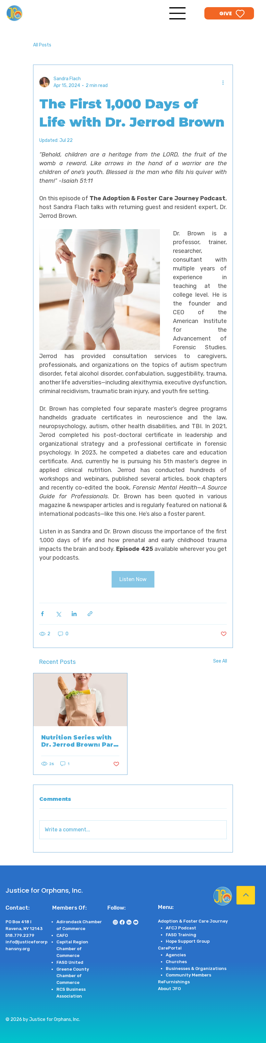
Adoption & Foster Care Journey (193, 921)
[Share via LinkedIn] (74, 614)
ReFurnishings (174, 981)
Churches (176, 961)
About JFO (169, 988)
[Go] (245, 895)
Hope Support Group (188, 941)
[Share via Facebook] (42, 614)
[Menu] (177, 13)
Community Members (188, 975)
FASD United (69, 962)
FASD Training (181, 934)
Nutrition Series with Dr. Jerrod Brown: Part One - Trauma (78, 741)
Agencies (176, 954)
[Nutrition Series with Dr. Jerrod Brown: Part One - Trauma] (80, 699)
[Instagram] (115, 922)
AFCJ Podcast (181, 927)
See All (220, 661)
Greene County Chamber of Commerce (72, 976)
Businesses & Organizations (196, 968)
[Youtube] (135, 922)
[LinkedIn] (129, 922)
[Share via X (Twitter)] (58, 614)
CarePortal (170, 948)
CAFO (62, 935)
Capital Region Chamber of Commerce (72, 948)
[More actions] (223, 82)
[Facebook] (122, 922)
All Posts (42, 45)
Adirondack (69, 921)
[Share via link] (90, 614)
